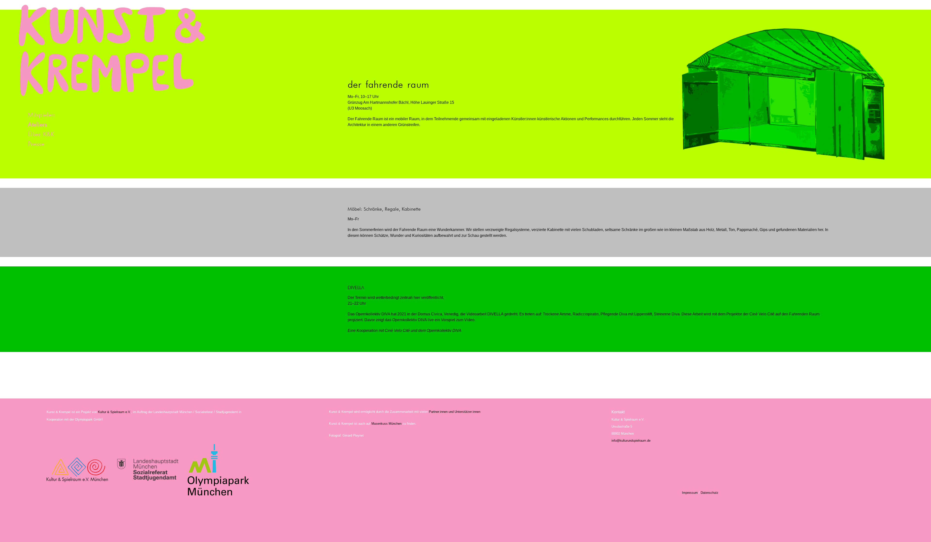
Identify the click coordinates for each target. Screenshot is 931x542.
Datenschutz (709, 492)
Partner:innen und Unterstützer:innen (454, 412)
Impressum (690, 492)
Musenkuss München (386, 423)
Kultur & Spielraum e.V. (114, 412)
